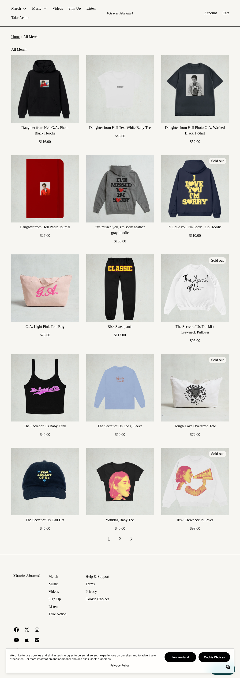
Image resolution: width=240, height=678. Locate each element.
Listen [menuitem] (91, 8)
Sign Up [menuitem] (74, 8)
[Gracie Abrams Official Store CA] (120, 13)
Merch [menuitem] (16, 8)
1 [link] (109, 539)
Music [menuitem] (36, 8)
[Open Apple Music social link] (27, 640)
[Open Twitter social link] (27, 629)
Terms (90, 584)
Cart (225, 13)
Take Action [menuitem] (20, 18)
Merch (53, 576)
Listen (53, 607)
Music (53, 584)
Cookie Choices (97, 599)
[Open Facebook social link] (16, 629)
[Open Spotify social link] (37, 640)
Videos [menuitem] (57, 8)
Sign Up (55, 599)
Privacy (91, 592)
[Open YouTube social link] (16, 640)
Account (210, 13)
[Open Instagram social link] (37, 629)
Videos (54, 592)
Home (15, 37)
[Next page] (131, 539)
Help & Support (97, 576)
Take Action (58, 614)
